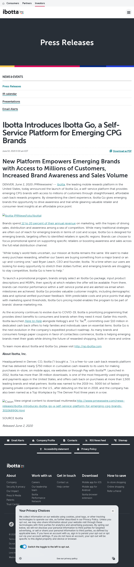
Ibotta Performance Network (38, 498)
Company (12, 482)
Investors (40, 3)
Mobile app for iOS (91, 482)
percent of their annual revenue (54, 223)
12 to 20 (27, 223)
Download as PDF (122, 151)
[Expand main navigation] (129, 12)
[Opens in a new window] (22, 214)
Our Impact (13, 491)
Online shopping (115, 487)
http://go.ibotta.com (87, 346)
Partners (27, 3)
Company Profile (43, 440)
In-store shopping (116, 482)
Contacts (70, 440)
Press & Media (14, 495)
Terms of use (14, 539)
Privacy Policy (86, 449)
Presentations (11, 101)
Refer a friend (114, 491)
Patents (10, 500)
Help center (63, 487)
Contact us (62, 482)
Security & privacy (16, 487)
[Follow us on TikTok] (11, 524)
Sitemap (120, 440)
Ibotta (61, 184)
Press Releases (11, 86)
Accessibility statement (54, 449)
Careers (36, 482)
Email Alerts (10, 109)
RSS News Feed (95, 440)
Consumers (13, 3)
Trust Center (13, 504)
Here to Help (33, 321)
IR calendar (9, 93)
